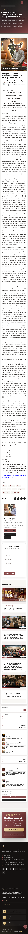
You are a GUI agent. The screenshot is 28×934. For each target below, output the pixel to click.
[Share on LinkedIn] (21, 498)
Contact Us (10, 477)
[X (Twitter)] (10, 869)
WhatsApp (7, 537)
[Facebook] (3, 869)
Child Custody (23, 723)
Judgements (23, 725)
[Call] (23, 869)
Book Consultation (14, 796)
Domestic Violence (22, 721)
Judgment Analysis (22, 761)
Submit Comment (9, 573)
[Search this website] (22, 2)
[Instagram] (6, 869)
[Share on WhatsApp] (24, 498)
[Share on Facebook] (15, 498)
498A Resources (23, 716)
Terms (7, 931)
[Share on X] (18, 498)
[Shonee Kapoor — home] (6, 846)
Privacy (3, 931)
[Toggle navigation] (25, 2)
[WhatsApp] (20, 869)
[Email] (3, 872)
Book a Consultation (10, 534)
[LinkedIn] (13, 869)
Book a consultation (13, 829)
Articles (24, 759)
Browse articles (14, 834)
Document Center (22, 727)
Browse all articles (6, 904)
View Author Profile (10, 530)
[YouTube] (16, 869)
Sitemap (11, 931)
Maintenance (23, 718)
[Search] (25, 710)
